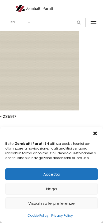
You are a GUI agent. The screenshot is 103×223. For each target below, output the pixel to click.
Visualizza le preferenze (51, 203)
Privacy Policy (62, 215)
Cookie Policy (38, 215)
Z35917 (9, 116)
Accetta (51, 174)
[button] (95, 133)
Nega (51, 189)
